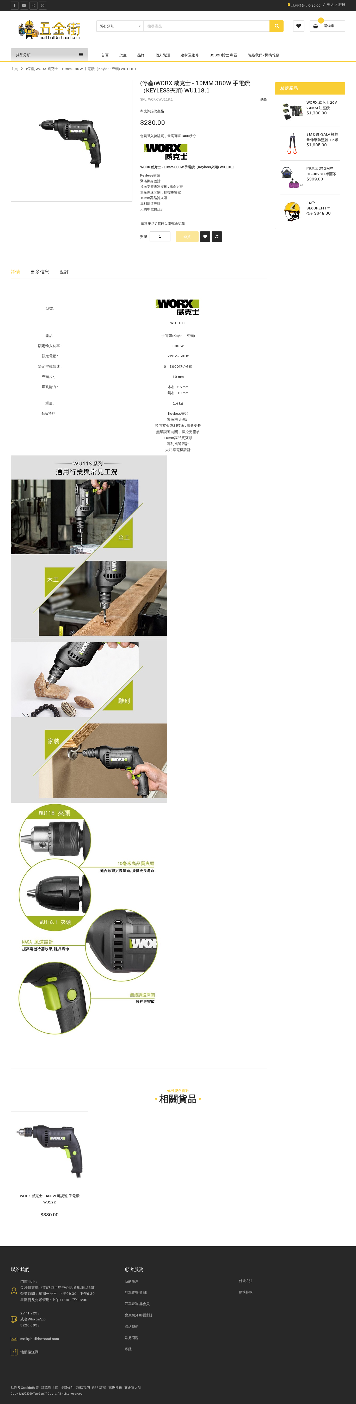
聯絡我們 (131, 1327)
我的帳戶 (131, 1281)
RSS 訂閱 (99, 1388)
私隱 (128, 1349)
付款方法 (246, 1281)
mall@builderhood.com (39, 1339)
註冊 (342, 5)
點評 (64, 271)
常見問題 (131, 1338)
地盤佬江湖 (29, 1352)
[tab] (15, 271)
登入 (330, 5)
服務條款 (246, 1292)
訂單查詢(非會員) (138, 1304)
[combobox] (206, 26)
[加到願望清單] (205, 236)
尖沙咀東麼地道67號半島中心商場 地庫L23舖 (57, 1287)
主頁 (14, 69)
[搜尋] (276, 26)
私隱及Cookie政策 (25, 1388)
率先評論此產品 (152, 111)
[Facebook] (15, 6)
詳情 (15, 271)
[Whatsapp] (43, 6)
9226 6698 (30, 1325)
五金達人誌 (132, 1388)
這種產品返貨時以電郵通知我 (163, 224)
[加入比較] (217, 236)
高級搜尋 (115, 1388)
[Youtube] (24, 6)
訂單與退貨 (49, 1388)
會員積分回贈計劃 (138, 1315)
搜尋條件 (67, 1388)
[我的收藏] (298, 26)
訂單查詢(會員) (136, 1293)
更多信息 (39, 271)
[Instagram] (33, 6)
